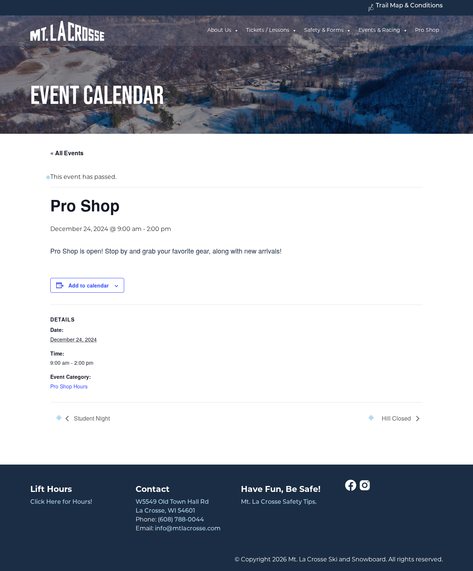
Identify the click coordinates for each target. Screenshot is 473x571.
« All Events (67, 153)
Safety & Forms (324, 30)
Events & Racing (379, 30)
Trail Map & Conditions (409, 6)
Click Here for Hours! (61, 502)
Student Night (91, 418)
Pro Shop (427, 30)
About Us (219, 30)
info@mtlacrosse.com (188, 529)
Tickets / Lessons (267, 30)
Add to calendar (88, 285)
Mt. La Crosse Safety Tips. (279, 502)
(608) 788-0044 (181, 520)
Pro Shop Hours (69, 386)
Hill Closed (397, 418)
